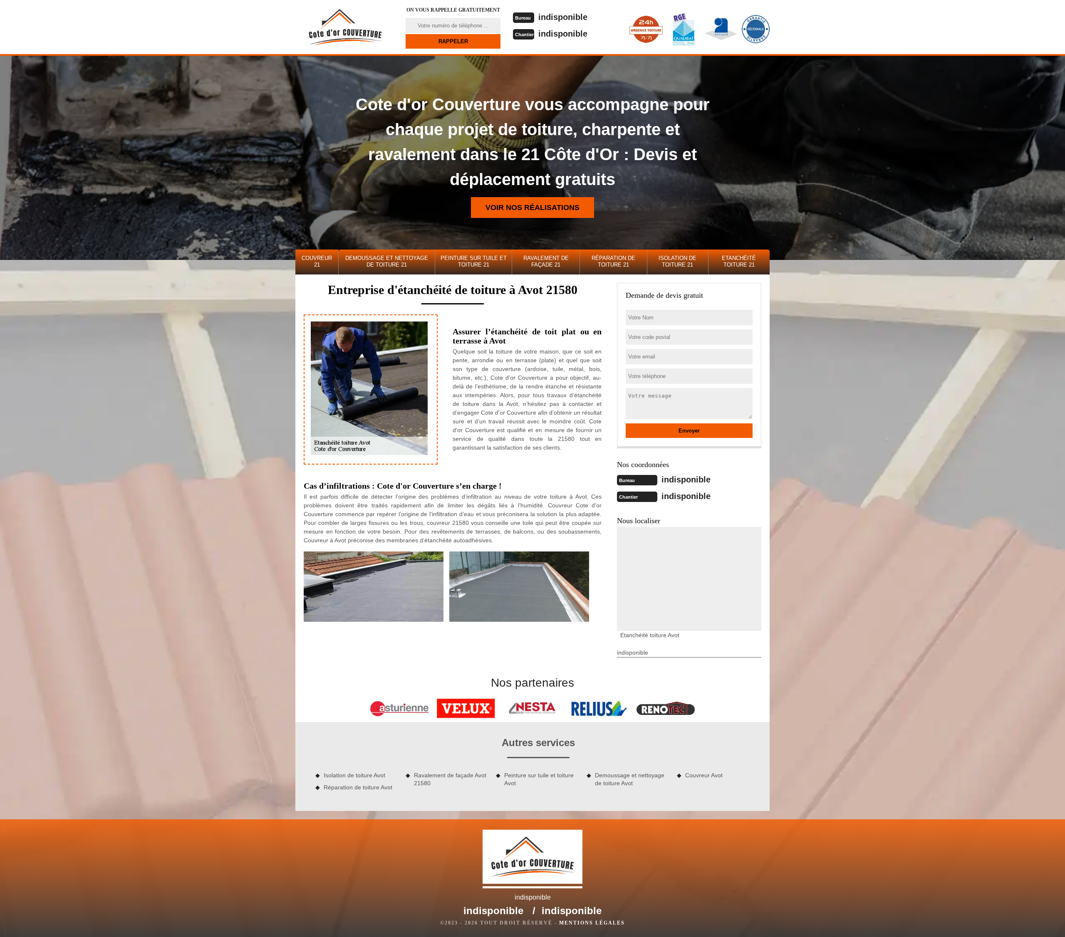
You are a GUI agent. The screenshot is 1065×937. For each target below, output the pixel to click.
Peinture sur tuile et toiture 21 (474, 261)
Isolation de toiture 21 (677, 261)
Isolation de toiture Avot (354, 775)
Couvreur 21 (317, 261)
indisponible (562, 17)
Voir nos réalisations (532, 207)
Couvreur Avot (704, 775)
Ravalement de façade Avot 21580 (450, 779)
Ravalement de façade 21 (546, 261)
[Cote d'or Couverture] (345, 27)
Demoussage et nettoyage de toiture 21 (386, 261)
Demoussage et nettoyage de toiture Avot (629, 779)
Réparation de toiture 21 (613, 261)
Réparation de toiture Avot (358, 787)
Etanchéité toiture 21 (739, 261)
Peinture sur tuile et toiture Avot (539, 779)
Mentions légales (592, 923)
